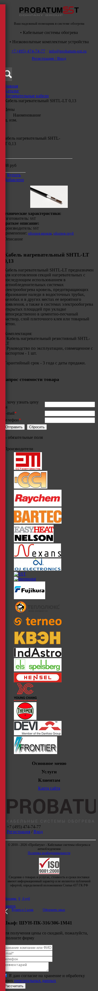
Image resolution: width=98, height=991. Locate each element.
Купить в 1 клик (22, 910)
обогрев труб (63, 233)
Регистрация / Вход (49, 58)
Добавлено (14, 179)
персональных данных (35, 980)
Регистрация (18, 831)
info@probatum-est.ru (68, 51)
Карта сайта (49, 788)
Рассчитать (13, 986)
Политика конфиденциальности (49, 853)
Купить (14, 175)
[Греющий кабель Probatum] (49, 17)
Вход (38, 831)
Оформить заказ (54, 910)
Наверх (9, 906)
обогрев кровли (40, 233)
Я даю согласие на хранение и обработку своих (43, 978)
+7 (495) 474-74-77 (28, 51)
